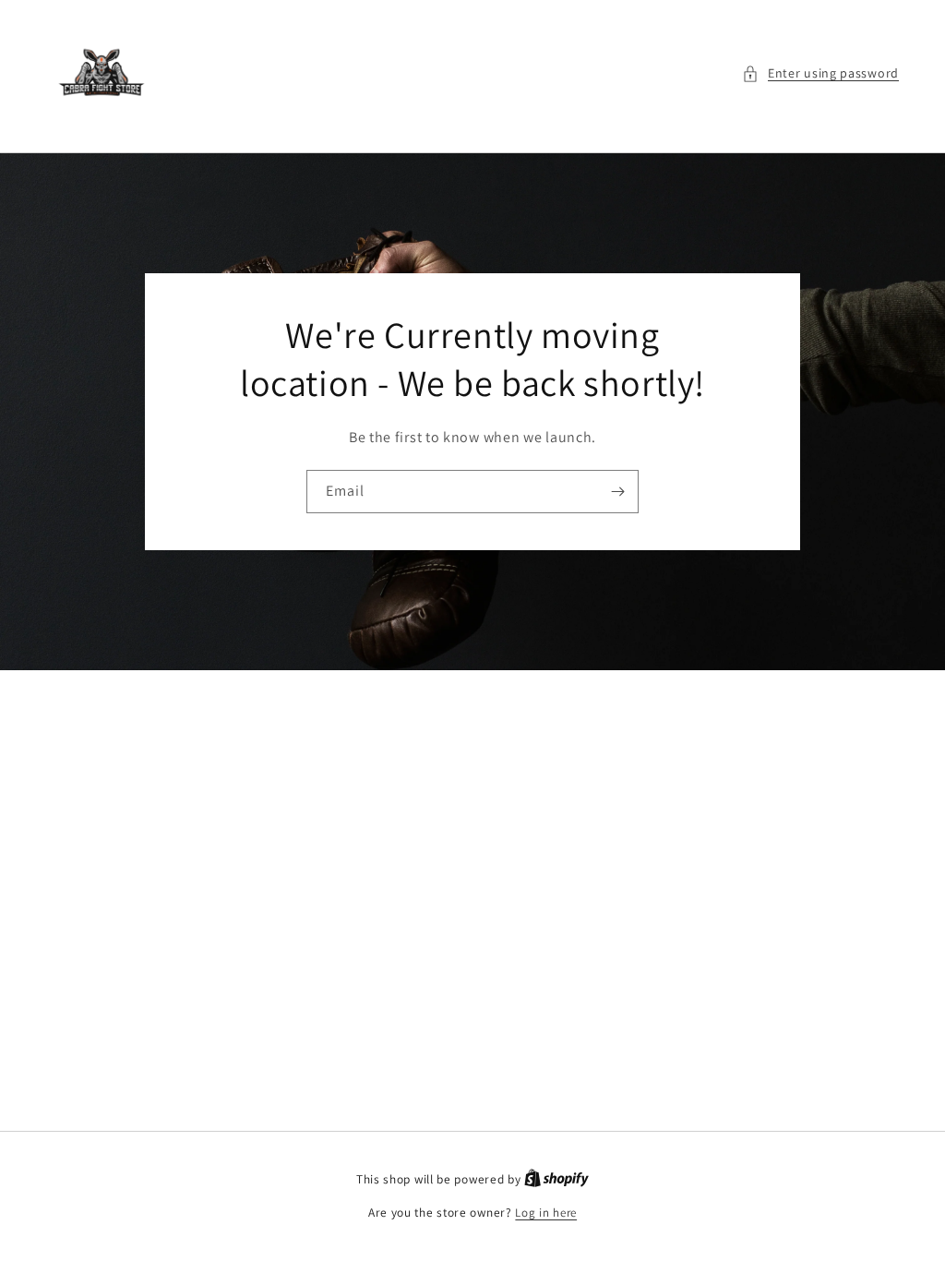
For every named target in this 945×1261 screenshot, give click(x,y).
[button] (820, 73)
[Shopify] (556, 1179)
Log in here (546, 1212)
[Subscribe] (617, 491)
